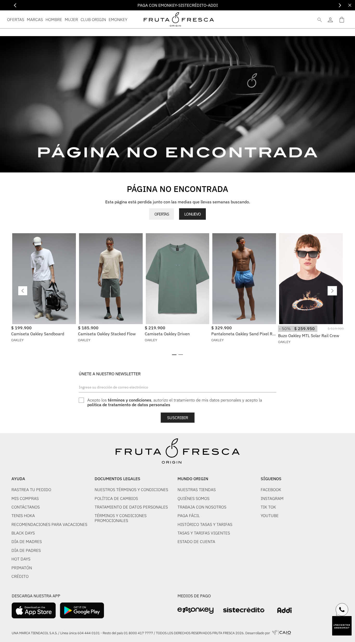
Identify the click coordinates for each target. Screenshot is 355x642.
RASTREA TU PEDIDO (31, 489)
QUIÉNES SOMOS (193, 498)
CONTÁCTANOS (25, 507)
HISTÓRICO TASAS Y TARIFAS (205, 524)
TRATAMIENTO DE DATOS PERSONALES (131, 507)
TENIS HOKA (23, 515)
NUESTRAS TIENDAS (197, 489)
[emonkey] (196, 610)
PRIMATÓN (21, 567)
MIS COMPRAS (25, 498)
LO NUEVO (192, 214)
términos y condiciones (129, 400)
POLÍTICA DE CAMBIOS (116, 498)
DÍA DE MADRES (26, 541)
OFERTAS (161, 214)
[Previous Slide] (15, 5)
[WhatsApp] (342, 609)
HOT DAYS (20, 559)
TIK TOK (268, 507)
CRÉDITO (20, 576)
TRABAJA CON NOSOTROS (202, 507)
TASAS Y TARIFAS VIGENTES (204, 533)
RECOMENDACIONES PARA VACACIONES (49, 524)
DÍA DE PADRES (26, 550)
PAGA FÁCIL (189, 515)
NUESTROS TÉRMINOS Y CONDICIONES (131, 489)
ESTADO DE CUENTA (196, 541)
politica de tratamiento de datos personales (128, 404)
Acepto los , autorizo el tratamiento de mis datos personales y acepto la (174, 402)
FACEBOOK (271, 489)
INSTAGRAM (272, 498)
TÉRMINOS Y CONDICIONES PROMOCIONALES (121, 518)
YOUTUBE (270, 515)
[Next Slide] (339, 5)
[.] (330, 19)
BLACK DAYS (23, 533)
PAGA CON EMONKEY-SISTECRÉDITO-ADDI (177, 5)
